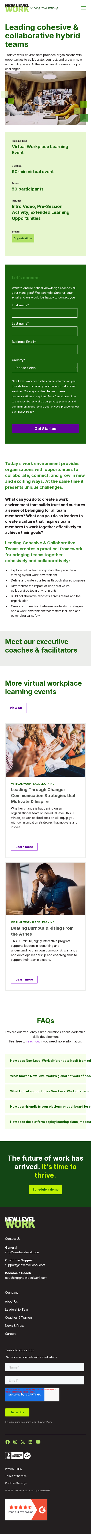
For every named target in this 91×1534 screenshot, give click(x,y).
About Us (11, 1301)
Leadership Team (17, 1309)
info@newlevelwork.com (22, 1252)
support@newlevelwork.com (25, 1265)
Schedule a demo (45, 1189)
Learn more (24, 847)
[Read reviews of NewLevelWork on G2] (26, 1509)
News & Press (14, 1325)
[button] (83, 8)
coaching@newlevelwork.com (26, 1277)
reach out (33, 1041)
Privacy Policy (45, 1422)
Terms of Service (16, 1476)
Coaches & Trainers (19, 1317)
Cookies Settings (16, 1483)
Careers (10, 1333)
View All (16, 708)
